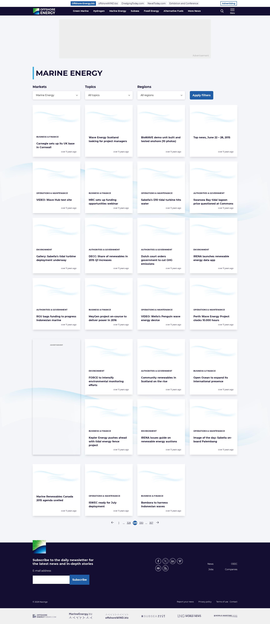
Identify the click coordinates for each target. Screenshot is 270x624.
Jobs (210, 569)
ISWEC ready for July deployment (103, 504)
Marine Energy (117, 11)
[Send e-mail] (158, 568)
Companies (231, 569)
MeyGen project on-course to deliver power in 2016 (108, 318)
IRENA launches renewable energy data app (211, 258)
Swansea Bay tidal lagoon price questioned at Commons (213, 201)
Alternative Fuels (173, 11)
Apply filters (201, 95)
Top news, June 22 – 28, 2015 (211, 137)
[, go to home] (44, 11)
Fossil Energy (151, 11)
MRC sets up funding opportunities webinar (103, 201)
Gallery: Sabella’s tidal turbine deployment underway (56, 258)
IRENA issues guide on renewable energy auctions (159, 439)
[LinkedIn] (173, 561)
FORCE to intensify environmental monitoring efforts (106, 381)
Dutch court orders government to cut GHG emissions (156, 260)
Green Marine (81, 11)
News (210, 564)
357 (151, 523)
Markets (40, 87)
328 (129, 523)
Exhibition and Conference (183, 3)
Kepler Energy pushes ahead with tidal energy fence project (108, 441)
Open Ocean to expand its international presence (210, 379)
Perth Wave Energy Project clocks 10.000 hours (211, 318)
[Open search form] (222, 11)
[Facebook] (158, 561)
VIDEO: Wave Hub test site (54, 199)
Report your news (185, 602)
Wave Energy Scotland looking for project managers (108, 139)
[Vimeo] (180, 561)
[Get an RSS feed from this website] (165, 568)
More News (194, 11)
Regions (144, 87)
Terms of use (222, 602)
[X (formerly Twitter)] (165, 561)
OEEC (234, 564)
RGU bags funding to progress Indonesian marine (56, 318)
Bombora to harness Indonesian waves (154, 504)
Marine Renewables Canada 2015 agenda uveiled (54, 498)
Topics (90, 87)
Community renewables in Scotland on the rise (158, 379)
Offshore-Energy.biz (83, 3)
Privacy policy (205, 602)
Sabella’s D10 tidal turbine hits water (161, 201)
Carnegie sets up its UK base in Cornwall (55, 145)
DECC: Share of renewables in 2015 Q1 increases (108, 258)
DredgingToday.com (133, 3)
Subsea (135, 11)
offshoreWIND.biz (108, 3)
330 (141, 523)
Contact (233, 602)
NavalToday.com (157, 3)
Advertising (228, 3)
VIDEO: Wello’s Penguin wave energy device (160, 318)
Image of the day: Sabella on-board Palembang (212, 439)
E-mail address (42, 570)
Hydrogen (99, 11)
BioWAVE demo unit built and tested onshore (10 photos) (160, 139)
